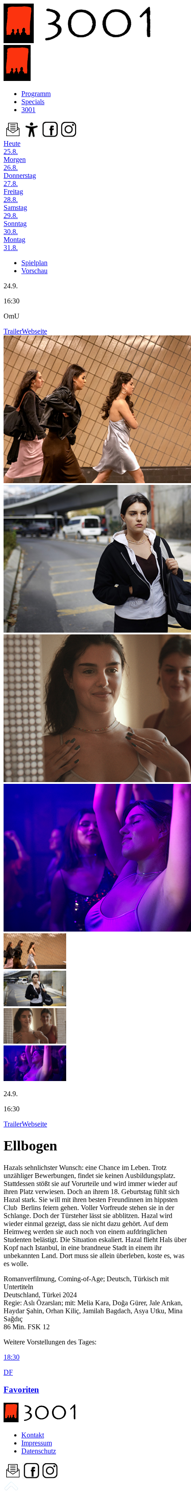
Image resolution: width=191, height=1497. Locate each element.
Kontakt (32, 1435)
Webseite (34, 331)
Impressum (36, 1443)
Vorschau (34, 270)
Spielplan (34, 262)
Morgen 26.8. (15, 163)
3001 (28, 109)
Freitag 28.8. (13, 195)
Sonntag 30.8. (15, 227)
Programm (36, 93)
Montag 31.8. (14, 243)
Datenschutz (38, 1451)
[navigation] (11, 1489)
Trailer (13, 331)
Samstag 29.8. (15, 211)
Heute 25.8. (12, 147)
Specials (32, 101)
